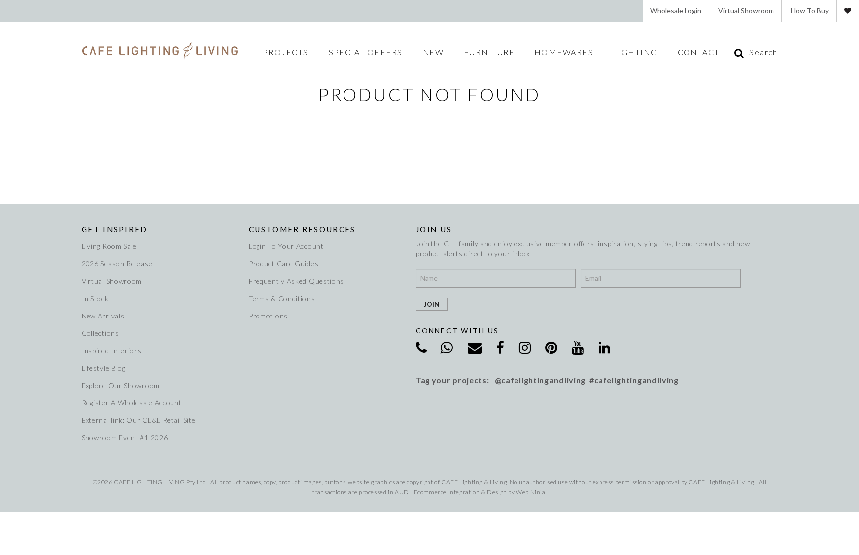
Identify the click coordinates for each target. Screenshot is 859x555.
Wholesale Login (675, 10)
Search (763, 52)
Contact (699, 52)
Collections (100, 333)
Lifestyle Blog (104, 368)
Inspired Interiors (112, 350)
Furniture (489, 52)
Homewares (563, 52)
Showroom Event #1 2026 (125, 437)
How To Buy (810, 10)
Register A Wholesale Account (132, 402)
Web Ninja (530, 492)
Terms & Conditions (282, 298)
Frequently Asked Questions (296, 281)
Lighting (635, 52)
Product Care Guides (283, 263)
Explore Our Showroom (121, 385)
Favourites (848, 11)
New (433, 52)
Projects (286, 52)
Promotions (268, 316)
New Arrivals (103, 316)
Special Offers (366, 52)
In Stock (95, 298)
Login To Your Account (286, 246)
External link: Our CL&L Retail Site (139, 420)
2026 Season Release (117, 263)
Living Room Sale (109, 246)
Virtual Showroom (746, 10)
